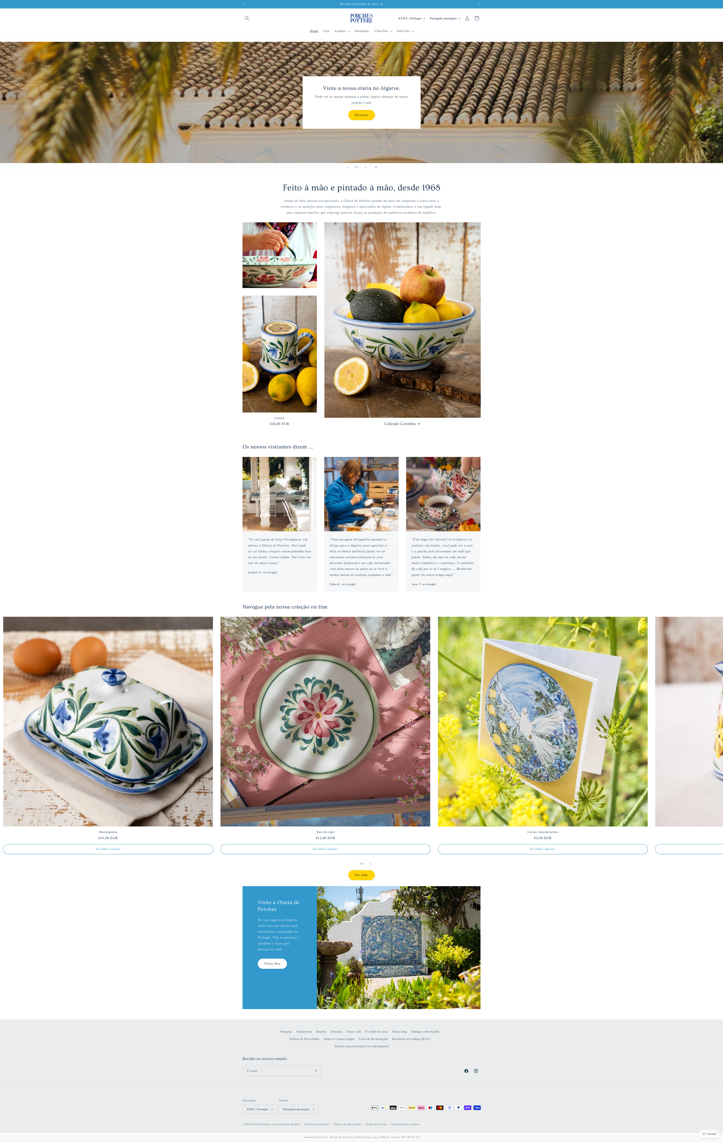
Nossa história (361, 115)
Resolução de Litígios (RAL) (411, 1038)
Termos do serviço (376, 1124)
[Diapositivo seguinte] (366, 167)
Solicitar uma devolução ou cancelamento (361, 1046)
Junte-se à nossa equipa (339, 1038)
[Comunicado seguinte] (480, 4)
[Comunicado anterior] (243, 4)
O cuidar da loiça (376, 1031)
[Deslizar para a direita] (370, 864)
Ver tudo (361, 875)
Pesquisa (286, 1031)
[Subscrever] (315, 1071)
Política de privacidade (347, 1124)
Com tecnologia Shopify (286, 1124)
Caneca (280, 418)
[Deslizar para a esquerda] (353, 864)
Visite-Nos (272, 963)
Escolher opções (108, 849)
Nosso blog (399, 1031)
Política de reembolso (317, 1124)
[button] (247, 18)
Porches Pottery (261, 1124)
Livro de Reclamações (373, 1038)
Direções (336, 1031)
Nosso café (353, 1031)
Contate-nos (304, 1031)
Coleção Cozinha (400, 424)
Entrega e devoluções (425, 1031)
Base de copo (325, 832)
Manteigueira (108, 832)
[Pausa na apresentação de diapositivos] (375, 167)
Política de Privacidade (304, 1038)
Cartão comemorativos (542, 832)
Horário (321, 1031)
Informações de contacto (405, 1124)
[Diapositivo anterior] (348, 167)
